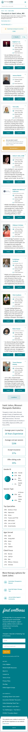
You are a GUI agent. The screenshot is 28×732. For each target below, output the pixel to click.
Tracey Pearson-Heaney (17, 363)
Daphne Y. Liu (16, 42)
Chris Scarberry (17, 295)
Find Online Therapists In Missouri (15, 582)
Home (2, 11)
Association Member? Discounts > (12, 700)
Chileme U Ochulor (18, 225)
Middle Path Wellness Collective (19, 190)
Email (8, 68)
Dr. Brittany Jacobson (16, 260)
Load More (14, 397)
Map (24, 37)
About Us (5, 671)
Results (17, 37)
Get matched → (14, 148)
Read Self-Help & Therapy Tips (15, 590)
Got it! (14, 728)
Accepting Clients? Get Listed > (11, 697)
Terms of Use (6, 678)
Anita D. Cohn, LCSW (18, 156)
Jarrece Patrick (17, 75)
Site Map (5, 684)
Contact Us (6, 674)
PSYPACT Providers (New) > (10, 713)
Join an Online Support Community (14, 598)
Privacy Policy (6, 681)
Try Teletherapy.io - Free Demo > (12, 710)
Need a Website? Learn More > (11, 706)
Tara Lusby (16, 107)
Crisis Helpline (6, 664)
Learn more (5, 724)
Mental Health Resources (10, 668)
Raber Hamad (16, 329)
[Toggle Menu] (25, 2)
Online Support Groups (9, 688)
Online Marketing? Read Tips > (11, 703)
